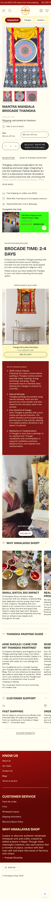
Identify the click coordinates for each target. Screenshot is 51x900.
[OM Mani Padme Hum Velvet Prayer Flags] (10, 222)
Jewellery (41, 20)
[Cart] (47, 10)
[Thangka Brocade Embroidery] (25, 317)
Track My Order (9, 801)
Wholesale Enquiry (10, 811)
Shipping (6, 120)
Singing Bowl (12, 20)
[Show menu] (4, 10)
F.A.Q (4, 806)
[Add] (44, 228)
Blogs (4, 776)
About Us (6, 760)
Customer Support (21, 698)
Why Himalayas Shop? (23, 543)
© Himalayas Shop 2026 (12, 875)
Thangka (27, 20)
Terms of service (9, 781)
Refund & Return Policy (12, 821)
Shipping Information (11, 816)
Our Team (6, 766)
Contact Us (7, 771)
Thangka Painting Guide (25, 634)
